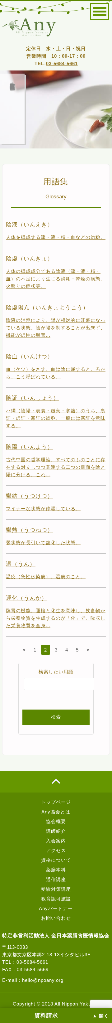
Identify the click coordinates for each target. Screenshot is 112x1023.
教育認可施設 (56, 898)
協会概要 (56, 821)
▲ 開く (100, 1015)
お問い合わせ (56, 918)
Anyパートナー (56, 908)
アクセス (56, 850)
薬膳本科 (56, 869)
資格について (56, 860)
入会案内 (56, 840)
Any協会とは (55, 811)
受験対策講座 (56, 889)
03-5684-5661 (62, 63)
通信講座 (56, 879)
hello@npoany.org (42, 980)
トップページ (56, 802)
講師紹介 (56, 831)
